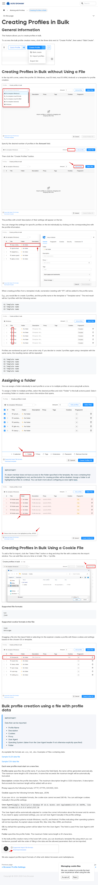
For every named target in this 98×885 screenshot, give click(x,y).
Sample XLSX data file (11, 757)
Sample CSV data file (10, 761)
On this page (8, 16)
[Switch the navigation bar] (3, 3)
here (75, 480)
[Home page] (4, 10)
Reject (75, 877)
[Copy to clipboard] (93, 304)
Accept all (65, 877)
